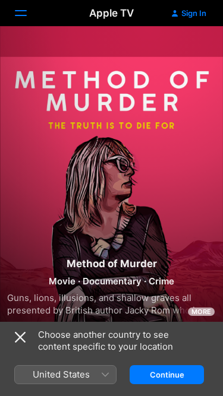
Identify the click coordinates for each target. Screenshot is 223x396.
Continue (167, 374)
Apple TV (111, 13)
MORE (201, 312)
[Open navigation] (28, 13)
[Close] (20, 337)
